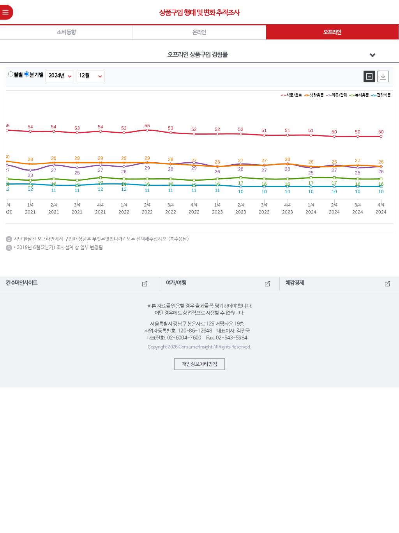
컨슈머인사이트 (21, 283)
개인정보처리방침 (199, 364)
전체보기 (369, 76)
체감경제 (295, 283)
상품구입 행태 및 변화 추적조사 (199, 13)
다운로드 (383, 76)
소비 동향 (66, 32)
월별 (18, 75)
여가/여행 (176, 283)
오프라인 (332, 32)
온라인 (199, 32)
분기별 (37, 75)
